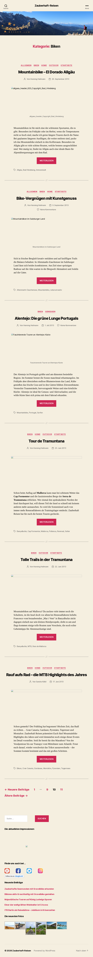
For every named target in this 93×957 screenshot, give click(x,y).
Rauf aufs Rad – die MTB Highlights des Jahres (46, 674)
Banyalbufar (22, 531)
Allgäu (19, 170)
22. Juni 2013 (60, 566)
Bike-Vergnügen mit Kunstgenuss (46, 198)
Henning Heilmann (37, 79)
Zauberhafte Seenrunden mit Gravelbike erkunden (29, 889)
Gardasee (38, 768)
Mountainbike (43, 290)
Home (44, 65)
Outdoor (53, 65)
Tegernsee (65, 768)
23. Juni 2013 (60, 448)
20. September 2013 (60, 79)
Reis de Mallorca (39, 646)
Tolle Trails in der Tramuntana (46, 559)
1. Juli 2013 (49, 325)
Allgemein (26, 65)
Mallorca (44, 531)
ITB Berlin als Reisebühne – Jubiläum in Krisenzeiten (30, 910)
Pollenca (52, 531)
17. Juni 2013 (58, 682)
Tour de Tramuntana (46, 441)
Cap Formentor (34, 531)
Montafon (47, 768)
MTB (30, 646)
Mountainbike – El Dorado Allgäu (46, 72)
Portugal (32, 412)
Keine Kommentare (48, 209)
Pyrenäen (56, 768)
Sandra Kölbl (41, 682)
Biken (36, 65)
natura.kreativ (56, 290)
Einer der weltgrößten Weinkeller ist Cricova (26, 905)
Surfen (40, 412)
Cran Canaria (27, 768)
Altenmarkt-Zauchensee (27, 290)
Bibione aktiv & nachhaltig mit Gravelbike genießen (29, 894)
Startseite (66, 65)
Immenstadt (41, 170)
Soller (67, 531)
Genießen (50, 312)
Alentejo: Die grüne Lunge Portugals (46, 318)
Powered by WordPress (44, 950)
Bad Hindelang (29, 170)
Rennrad (60, 531)
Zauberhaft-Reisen (46, 5)
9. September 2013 (60, 205)
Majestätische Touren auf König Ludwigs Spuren (28, 899)
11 (61, 789)
